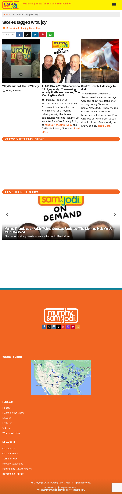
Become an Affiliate (13, 473)
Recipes (6, 417)
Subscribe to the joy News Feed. (24, 28)
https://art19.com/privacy (58, 124)
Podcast (6, 407)
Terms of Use (10, 458)
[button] (114, 3)
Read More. (104, 125)
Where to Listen (11, 433)
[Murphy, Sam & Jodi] (61, 316)
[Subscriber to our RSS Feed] (77, 327)
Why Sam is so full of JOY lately (20, 86)
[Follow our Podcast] (68, 327)
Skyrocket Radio (68, 487)
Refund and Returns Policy (17, 468)
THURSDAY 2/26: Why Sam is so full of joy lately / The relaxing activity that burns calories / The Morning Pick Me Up (61, 91)
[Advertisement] (61, 263)
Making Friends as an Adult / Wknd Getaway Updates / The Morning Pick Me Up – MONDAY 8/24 (59, 230)
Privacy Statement (12, 463)
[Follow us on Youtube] (63, 327)
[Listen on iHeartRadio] (73, 327)
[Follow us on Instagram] (53, 327)
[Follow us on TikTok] (58, 327)
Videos (6, 428)
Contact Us (8, 448)
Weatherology (77, 489)
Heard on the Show (13, 412)
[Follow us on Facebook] (44, 327)
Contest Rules (10, 453)
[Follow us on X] (49, 327)
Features (7, 423)
